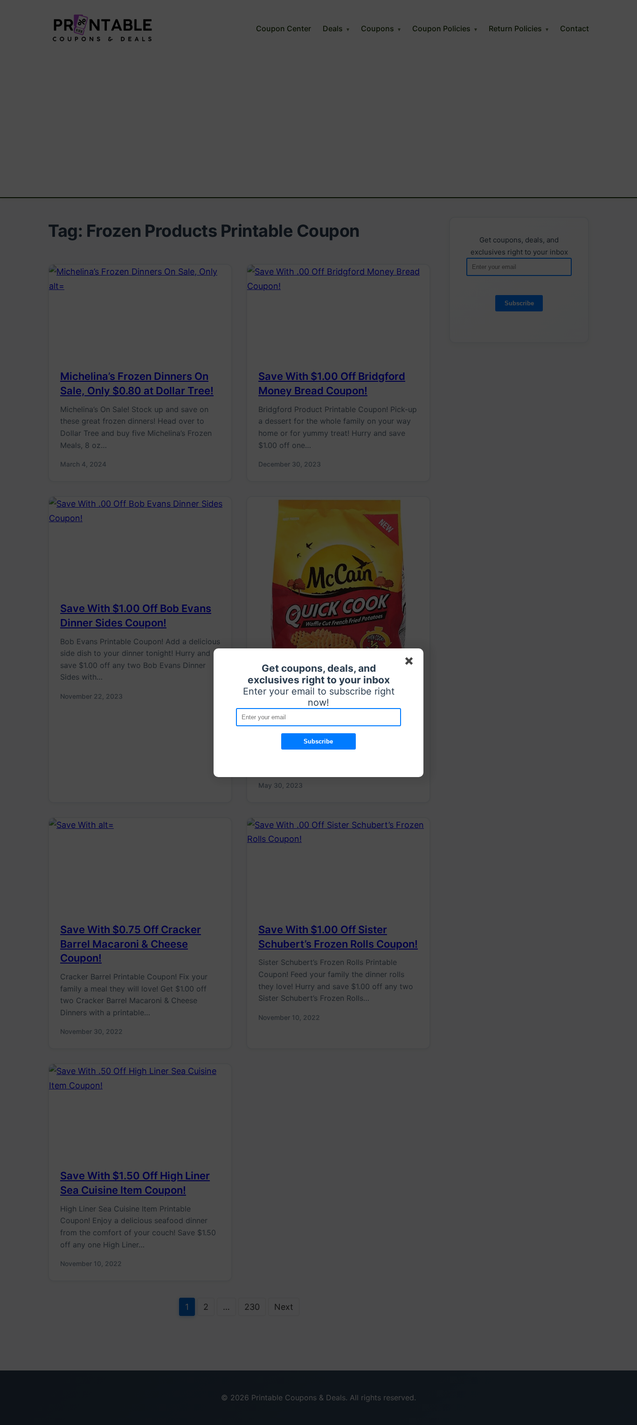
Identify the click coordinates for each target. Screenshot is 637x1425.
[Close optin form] (410, 662)
